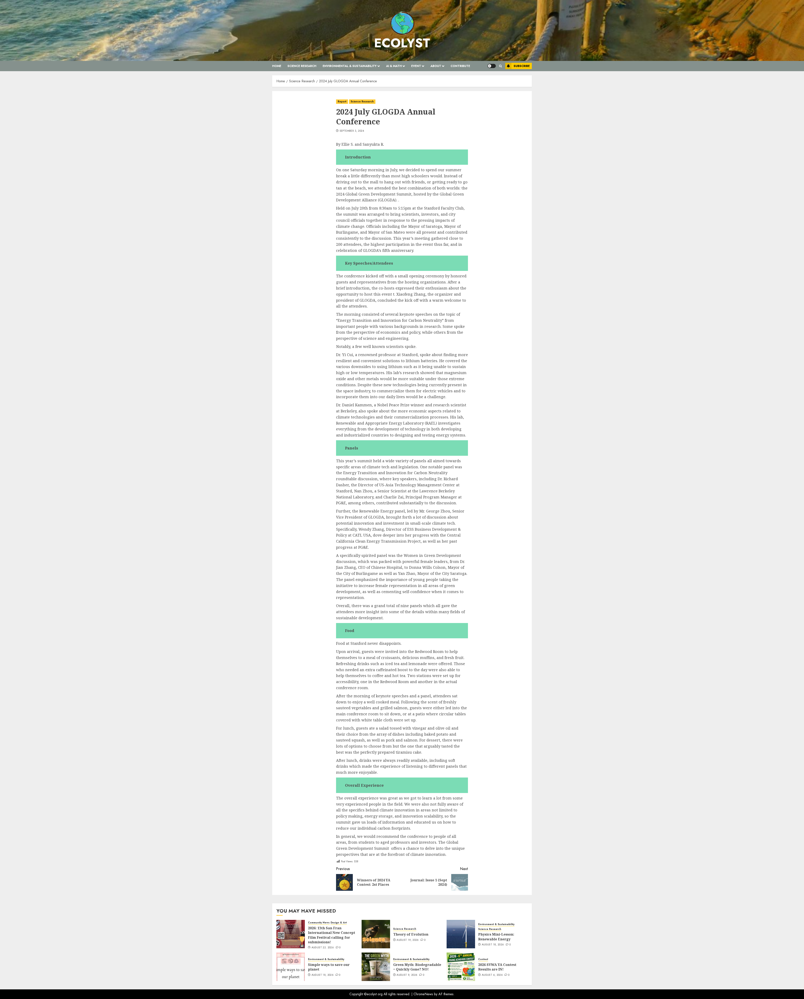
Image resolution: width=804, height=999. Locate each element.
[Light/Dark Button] (491, 66)
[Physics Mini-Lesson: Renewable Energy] (461, 934)
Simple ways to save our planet (329, 967)
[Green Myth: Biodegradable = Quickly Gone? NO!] (376, 967)
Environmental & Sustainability (350, 66)
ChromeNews (423, 994)
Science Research (301, 66)
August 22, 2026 (323, 947)
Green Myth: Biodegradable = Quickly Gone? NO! (417, 967)
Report (342, 101)
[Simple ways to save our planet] (290, 967)
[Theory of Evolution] (376, 934)
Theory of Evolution (410, 934)
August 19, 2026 (408, 940)
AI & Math (394, 66)
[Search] (500, 66)
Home (276, 66)
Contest (483, 959)
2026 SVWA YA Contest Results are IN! (497, 967)
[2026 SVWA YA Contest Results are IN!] (461, 967)
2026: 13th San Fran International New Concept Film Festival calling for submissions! (331, 935)
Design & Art (339, 922)
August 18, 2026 (493, 944)
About (435, 66)
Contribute (460, 66)
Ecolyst (402, 43)
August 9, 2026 (407, 975)
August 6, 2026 (492, 975)
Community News (319, 922)
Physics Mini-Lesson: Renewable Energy (496, 936)
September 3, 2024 (352, 131)
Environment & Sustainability (496, 924)
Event (416, 66)
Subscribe (522, 66)
